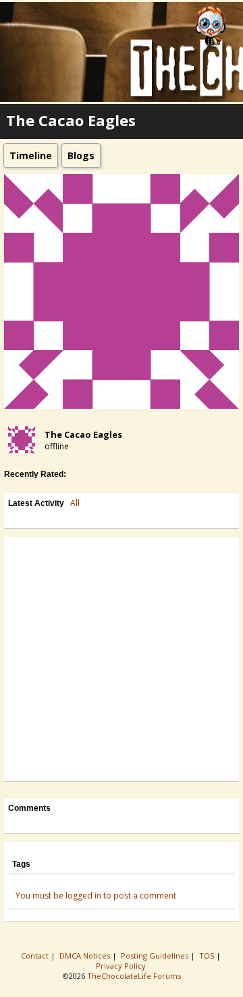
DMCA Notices (85, 955)
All (75, 503)
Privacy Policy (122, 966)
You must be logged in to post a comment (96, 895)
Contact (36, 955)
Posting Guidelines (155, 955)
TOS (207, 955)
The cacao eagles (83, 434)
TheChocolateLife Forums (134, 976)
